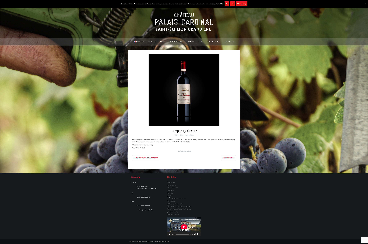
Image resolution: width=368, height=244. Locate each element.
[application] (184, 226)
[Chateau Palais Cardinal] (184, 21)
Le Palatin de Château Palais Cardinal (180, 209)
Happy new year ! (228, 157)
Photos (191, 42)
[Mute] (195, 234)
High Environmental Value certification (146, 157)
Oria (155, 241)
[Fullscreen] (198, 234)
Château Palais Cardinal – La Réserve (180, 206)
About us (152, 42)
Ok (227, 4)
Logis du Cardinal (176, 42)
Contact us (229, 42)
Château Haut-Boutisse (178, 198)
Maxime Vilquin (189, 135)
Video (200, 42)
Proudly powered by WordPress (138, 241)
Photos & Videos (174, 214)
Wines (162, 42)
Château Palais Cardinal (176, 204)
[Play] (170, 234)
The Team (172, 201)
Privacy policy (241, 4)
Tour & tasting (213, 42)
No (232, 4)
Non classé (187, 151)
